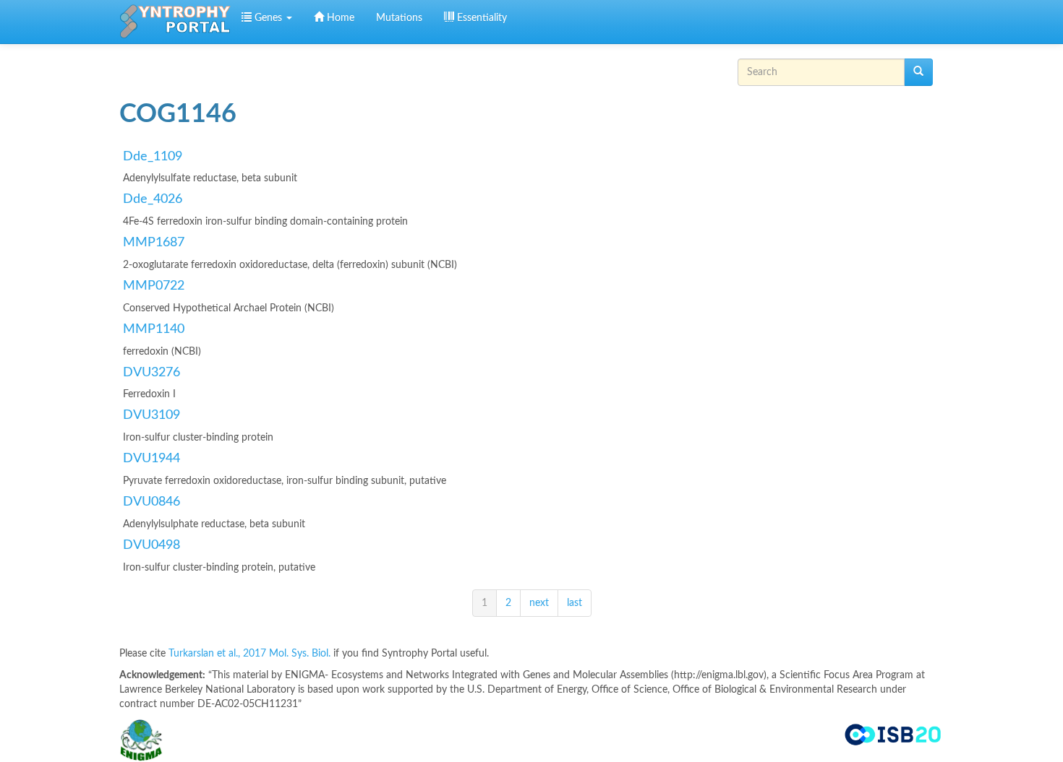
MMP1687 (153, 242)
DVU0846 (151, 501)
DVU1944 (151, 458)
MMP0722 (153, 286)
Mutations (399, 18)
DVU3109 (151, 415)
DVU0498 (151, 545)
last (574, 603)
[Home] (175, 21)
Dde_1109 (152, 156)
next (539, 603)
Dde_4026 (152, 199)
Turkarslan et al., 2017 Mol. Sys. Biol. (250, 654)
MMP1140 (153, 329)
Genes (268, 18)
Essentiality (480, 18)
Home (339, 18)
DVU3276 (151, 372)
